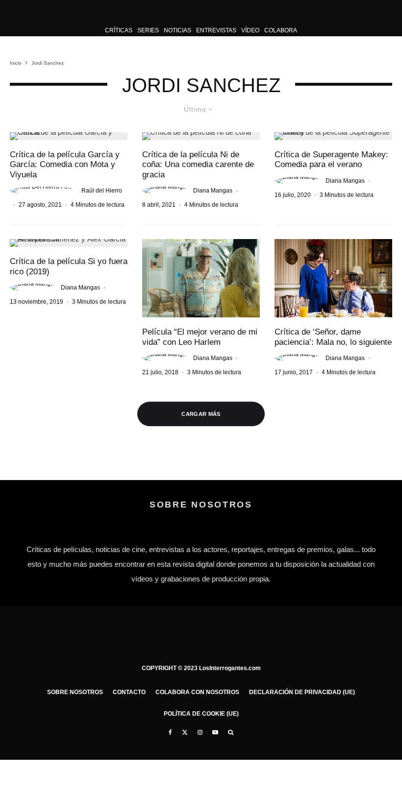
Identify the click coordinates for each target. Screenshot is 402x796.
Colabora (280, 30)
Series (148, 30)
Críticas (118, 30)
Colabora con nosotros (197, 692)
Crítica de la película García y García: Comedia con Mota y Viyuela (65, 164)
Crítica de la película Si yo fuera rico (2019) (68, 266)
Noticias (177, 30)
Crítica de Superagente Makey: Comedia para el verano (331, 159)
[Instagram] (200, 732)
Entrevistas (216, 30)
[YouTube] (215, 732)
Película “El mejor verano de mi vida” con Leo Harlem (199, 336)
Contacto (129, 692)
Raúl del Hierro (101, 190)
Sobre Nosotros (75, 692)
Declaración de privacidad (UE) (302, 692)
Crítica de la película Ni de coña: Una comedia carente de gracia (198, 164)
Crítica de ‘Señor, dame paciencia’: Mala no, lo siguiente (333, 336)
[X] (185, 732)
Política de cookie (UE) (201, 713)
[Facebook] (170, 732)
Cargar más (200, 414)
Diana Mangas (212, 190)
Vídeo (250, 30)
